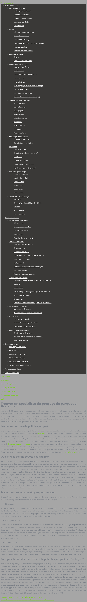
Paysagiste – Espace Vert (22, 227)
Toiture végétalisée (20, 270)
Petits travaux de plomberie (24, 164)
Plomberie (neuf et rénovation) (25, 168)
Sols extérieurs (19, 234)
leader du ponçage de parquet (19, 444)
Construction (5, 376)
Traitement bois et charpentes (24, 274)
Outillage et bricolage (8, 387)
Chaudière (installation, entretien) (26, 153)
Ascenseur (17, 199)
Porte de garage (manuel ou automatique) (29, 86)
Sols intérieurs (19, 26)
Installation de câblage (22, 39)
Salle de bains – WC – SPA (23, 61)
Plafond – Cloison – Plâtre (23, 18)
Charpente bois (19, 248)
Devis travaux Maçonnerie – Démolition (28, 337)
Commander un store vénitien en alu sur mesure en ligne (21, 597)
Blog (2, 399)
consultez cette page (72, 452)
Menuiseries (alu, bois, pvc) (19, 64)
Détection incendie (20, 118)
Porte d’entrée (19, 78)
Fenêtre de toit (19, 71)
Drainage (17, 284)
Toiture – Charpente (16, 242)
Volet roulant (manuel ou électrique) (27, 97)
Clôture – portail (19, 223)
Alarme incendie (19, 103)
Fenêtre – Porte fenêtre (22, 67)
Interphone (18, 122)
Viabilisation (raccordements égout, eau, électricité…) (33, 303)
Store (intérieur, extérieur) (23, 93)
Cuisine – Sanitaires (16, 54)
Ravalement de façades (22, 319)
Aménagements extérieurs (19, 220)
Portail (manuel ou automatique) (25, 74)
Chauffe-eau (18, 157)
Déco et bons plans (8, 391)
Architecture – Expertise (22, 309)
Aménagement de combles (23, 244)
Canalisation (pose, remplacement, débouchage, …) (32, 280)
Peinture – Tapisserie (21, 14)
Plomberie (13, 147)
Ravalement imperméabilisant (24, 326)
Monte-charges (19, 214)
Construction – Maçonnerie (19, 330)
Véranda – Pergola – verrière (24, 238)
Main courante (19, 193)
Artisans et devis (7, 3)
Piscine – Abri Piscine (21, 230)
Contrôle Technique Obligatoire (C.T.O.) (27, 203)
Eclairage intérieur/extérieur (24, 32)
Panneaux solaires (20, 47)
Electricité (12, 29)
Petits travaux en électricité (23, 51)
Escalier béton (19, 182)
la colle (41, 433)
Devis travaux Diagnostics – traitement (28, 313)
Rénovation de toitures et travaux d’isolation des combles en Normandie (27, 600)
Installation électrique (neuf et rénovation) (29, 43)
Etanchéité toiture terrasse (23, 259)
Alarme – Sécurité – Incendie (19, 100)
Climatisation (14, 350)
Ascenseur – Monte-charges (19, 196)
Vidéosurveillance (20, 133)
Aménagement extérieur (10, 395)
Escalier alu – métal (21, 178)
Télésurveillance (19, 125)
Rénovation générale (21, 22)
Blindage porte (19, 111)
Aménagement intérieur (22, 11)
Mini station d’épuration (22, 295)
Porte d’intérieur (19, 82)
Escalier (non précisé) (21, 174)
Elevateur (17, 207)
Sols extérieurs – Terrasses (18, 361)
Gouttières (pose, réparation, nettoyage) (28, 267)
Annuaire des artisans (13, 369)
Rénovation (5, 380)
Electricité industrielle (21, 36)
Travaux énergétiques (8, 384)
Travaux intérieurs (11, 5)
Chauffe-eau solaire (21, 160)
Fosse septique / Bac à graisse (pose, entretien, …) (32, 291)
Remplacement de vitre (22, 89)
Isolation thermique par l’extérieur (26, 323)
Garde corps (18, 189)
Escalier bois (18, 185)
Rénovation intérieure (17, 8)
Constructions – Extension (23, 333)
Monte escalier (19, 210)
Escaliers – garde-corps (17, 172)
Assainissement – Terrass (18, 278)
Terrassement (18, 299)
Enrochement (18, 288)
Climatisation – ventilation (23, 143)
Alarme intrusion (20, 107)
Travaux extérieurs (12, 218)
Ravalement (13, 316)
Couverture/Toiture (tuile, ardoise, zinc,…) (29, 255)
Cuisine (16, 57)
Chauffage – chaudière (22, 139)
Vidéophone (18, 129)
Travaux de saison (11, 344)
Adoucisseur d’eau (20, 149)
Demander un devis (12, 373)
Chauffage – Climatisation (18, 137)
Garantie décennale (21, 340)
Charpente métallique (21, 252)
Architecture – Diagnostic (18, 306)
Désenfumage (19, 114)
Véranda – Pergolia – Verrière (20, 365)
